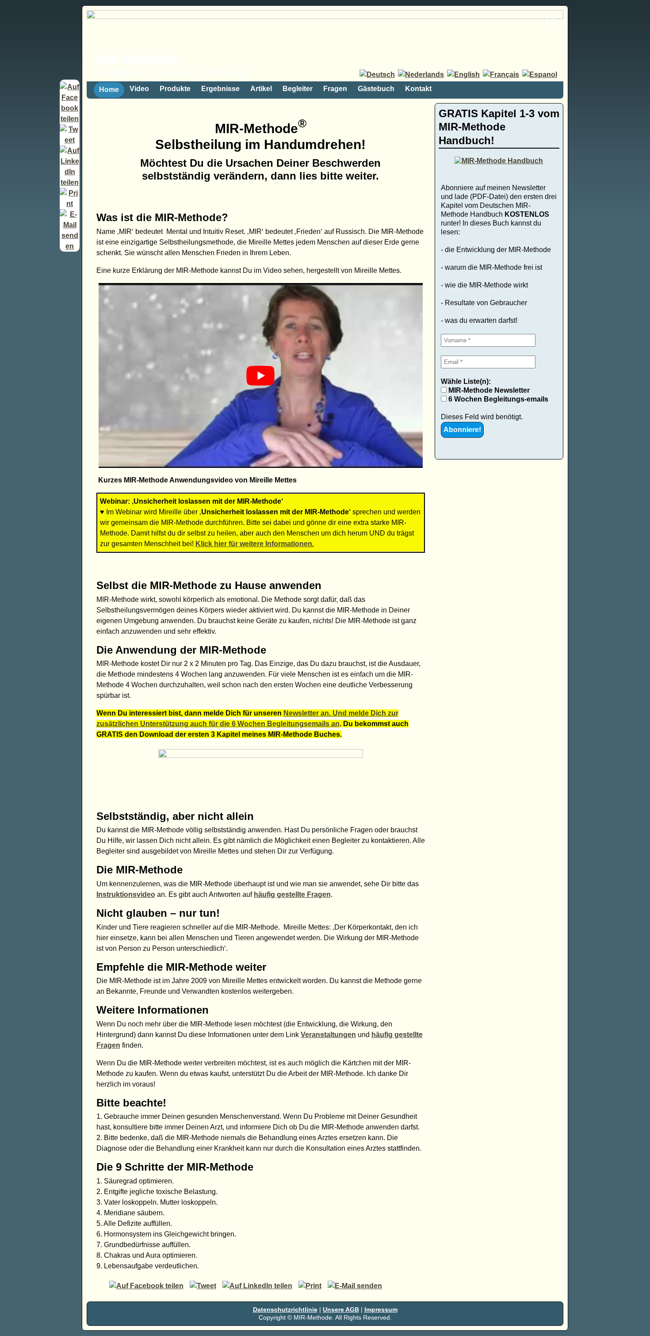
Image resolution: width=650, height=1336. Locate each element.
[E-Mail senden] (70, 246)
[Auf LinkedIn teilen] (70, 182)
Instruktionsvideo (125, 894)
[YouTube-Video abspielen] (260, 375)
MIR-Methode (137, 59)
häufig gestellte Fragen (292, 894)
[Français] (501, 74)
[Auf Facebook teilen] (70, 118)
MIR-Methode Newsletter (488, 390)
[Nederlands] (421, 74)
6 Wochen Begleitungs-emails (497, 399)
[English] (464, 74)
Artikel (261, 88)
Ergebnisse (220, 88)
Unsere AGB (341, 1309)
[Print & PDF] (70, 203)
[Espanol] (540, 74)
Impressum (381, 1309)
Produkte (175, 88)
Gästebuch (376, 88)
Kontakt (418, 88)
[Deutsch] (377, 74)
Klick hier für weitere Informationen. (254, 543)
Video (139, 88)
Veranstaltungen (328, 1034)
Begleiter (298, 88)
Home (109, 89)
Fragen (335, 88)
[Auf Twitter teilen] (70, 140)
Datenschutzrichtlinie (285, 1309)
